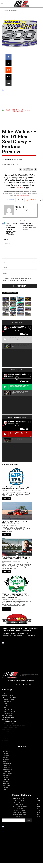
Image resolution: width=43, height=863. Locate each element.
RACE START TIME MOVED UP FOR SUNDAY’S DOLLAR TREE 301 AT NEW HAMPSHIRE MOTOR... (15, 595)
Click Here (19, 188)
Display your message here (17, 856)
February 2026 (7, 763)
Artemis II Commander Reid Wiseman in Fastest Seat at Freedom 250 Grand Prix (16, 558)
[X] (9, 63)
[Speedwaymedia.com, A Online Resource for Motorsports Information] (21, 3)
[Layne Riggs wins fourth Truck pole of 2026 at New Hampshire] (17, 511)
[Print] (9, 83)
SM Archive (7, 159)
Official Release (6, 491)
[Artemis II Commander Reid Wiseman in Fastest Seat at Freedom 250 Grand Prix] (17, 547)
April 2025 (6, 783)
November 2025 (7, 769)
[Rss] (27, 684)
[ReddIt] (9, 70)
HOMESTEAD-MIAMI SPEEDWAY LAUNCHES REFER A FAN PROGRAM (11, 228)
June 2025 (6, 779)
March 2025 (6, 785)
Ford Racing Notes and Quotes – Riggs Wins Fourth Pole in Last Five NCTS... (16, 487)
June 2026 (6, 755)
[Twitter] (24, 169)
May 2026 (5, 757)
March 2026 (6, 761)
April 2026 (6, 759)
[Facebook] (9, 57)
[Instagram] (28, 169)
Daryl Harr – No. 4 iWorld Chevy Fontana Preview (29, 226)
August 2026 (6, 751)
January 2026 (6, 765)
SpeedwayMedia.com (22, 195)
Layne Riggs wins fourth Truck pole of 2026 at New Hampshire (15, 522)
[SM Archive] (9, 210)
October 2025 (6, 771)
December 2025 (7, 767)
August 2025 (6, 775)
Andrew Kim (5, 525)
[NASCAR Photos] (35, 169)
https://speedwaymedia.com (25, 210)
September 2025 (7, 773)
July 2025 (5, 777)
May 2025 (5, 781)
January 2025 (6, 789)
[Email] (9, 77)
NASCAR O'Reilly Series (9, 10)
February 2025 (7, 787)
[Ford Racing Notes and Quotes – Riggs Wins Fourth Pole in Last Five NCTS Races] (17, 477)
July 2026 (5, 753)
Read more (7, 498)
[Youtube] (31, 169)
